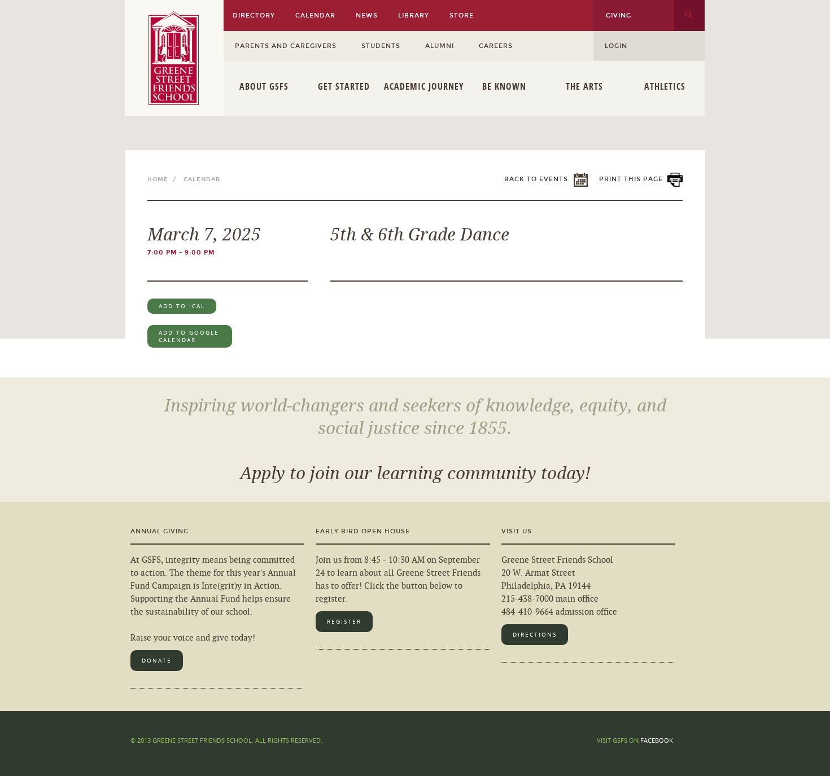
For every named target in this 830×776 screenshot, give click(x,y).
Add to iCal (182, 306)
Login (616, 46)
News (367, 15)
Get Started (344, 86)
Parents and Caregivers (286, 46)
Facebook (656, 740)
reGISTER (344, 621)
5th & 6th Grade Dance (419, 235)
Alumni (439, 46)
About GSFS (264, 86)
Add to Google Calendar (189, 336)
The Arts (584, 86)
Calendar (315, 15)
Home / (164, 179)
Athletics (664, 86)
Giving (618, 15)
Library (413, 15)
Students (380, 46)
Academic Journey (424, 86)
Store (461, 15)
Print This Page (631, 179)
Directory (254, 15)
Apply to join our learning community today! (415, 473)
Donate (157, 660)
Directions (535, 634)
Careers (496, 46)
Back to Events (536, 179)
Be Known (504, 86)
